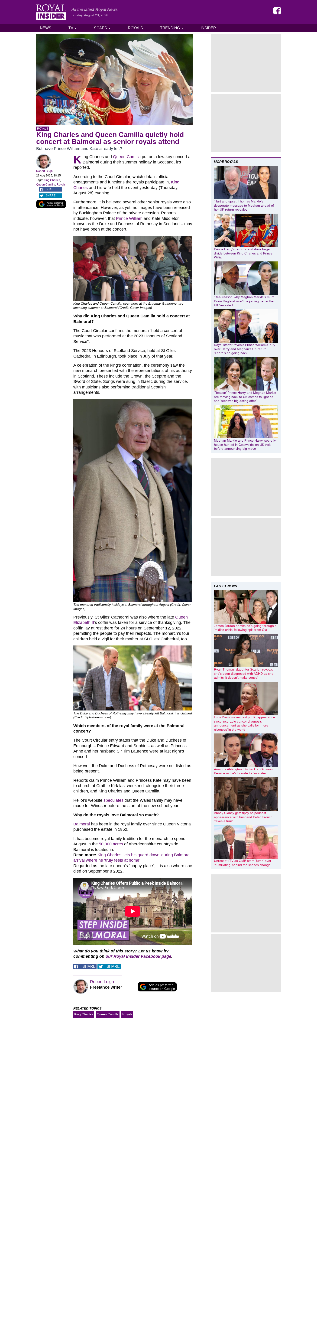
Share (50, 189)
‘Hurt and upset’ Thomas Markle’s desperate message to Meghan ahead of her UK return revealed (244, 205)
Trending (172, 28)
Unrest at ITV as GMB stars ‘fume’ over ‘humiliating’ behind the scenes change (242, 863)
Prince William (129, 218)
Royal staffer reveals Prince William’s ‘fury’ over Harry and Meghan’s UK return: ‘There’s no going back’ (245, 349)
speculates (113, 800)
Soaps (102, 28)
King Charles (52, 180)
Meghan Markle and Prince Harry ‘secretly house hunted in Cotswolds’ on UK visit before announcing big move (245, 444)
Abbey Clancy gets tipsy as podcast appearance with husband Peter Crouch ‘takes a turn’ (243, 817)
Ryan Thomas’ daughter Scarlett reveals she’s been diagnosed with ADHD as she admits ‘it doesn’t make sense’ (243, 673)
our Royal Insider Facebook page (138, 956)
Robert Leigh (44, 171)
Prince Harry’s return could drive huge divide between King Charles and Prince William (243, 253)
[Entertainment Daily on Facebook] (277, 10)
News (45, 28)
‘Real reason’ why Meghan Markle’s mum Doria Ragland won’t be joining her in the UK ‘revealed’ (244, 301)
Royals (135, 28)
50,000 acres (111, 844)
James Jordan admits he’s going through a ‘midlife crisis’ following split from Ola (245, 628)
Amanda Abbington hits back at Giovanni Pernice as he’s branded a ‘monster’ (243, 771)
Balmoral (81, 824)
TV (72, 28)
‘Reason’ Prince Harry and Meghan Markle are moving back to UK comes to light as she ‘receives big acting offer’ (245, 397)
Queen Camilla (45, 184)
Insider (208, 28)
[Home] (51, 12)
